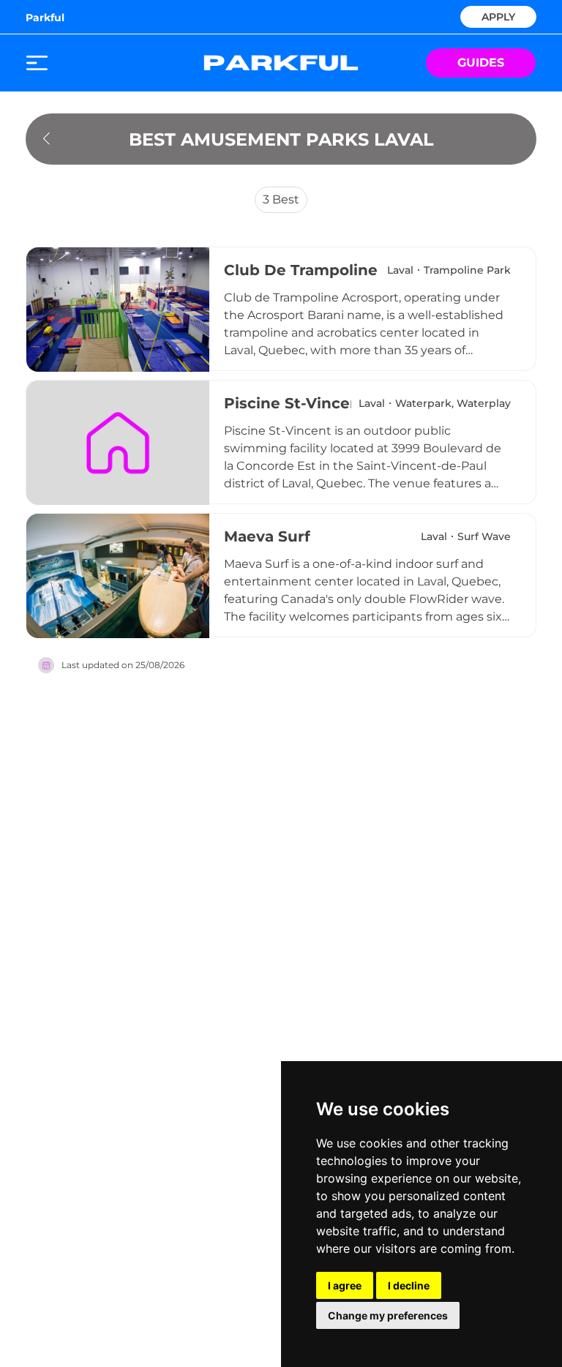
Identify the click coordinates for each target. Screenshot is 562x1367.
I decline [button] (409, 1285)
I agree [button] (344, 1285)
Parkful (45, 17)
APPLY (498, 15)
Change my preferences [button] (388, 1315)
